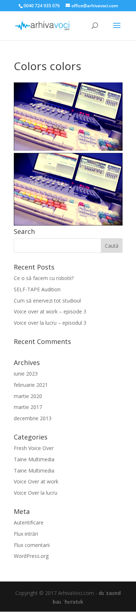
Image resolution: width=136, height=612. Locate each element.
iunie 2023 (26, 373)
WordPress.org (31, 555)
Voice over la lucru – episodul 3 (50, 322)
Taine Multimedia (34, 459)
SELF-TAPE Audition (37, 289)
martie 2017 (28, 407)
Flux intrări (26, 533)
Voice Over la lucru (35, 492)
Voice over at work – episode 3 (50, 311)
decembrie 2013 (32, 418)
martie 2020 (28, 396)
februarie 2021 (31, 384)
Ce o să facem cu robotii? (44, 278)
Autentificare (29, 522)
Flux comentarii (32, 545)
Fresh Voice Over (34, 448)
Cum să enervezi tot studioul (47, 300)
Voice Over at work (36, 481)
